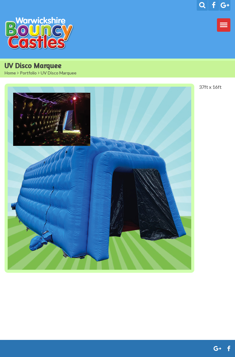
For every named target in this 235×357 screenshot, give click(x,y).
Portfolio (28, 72)
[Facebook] (213, 5)
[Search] (202, 5)
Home (10, 72)
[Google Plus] (224, 5)
